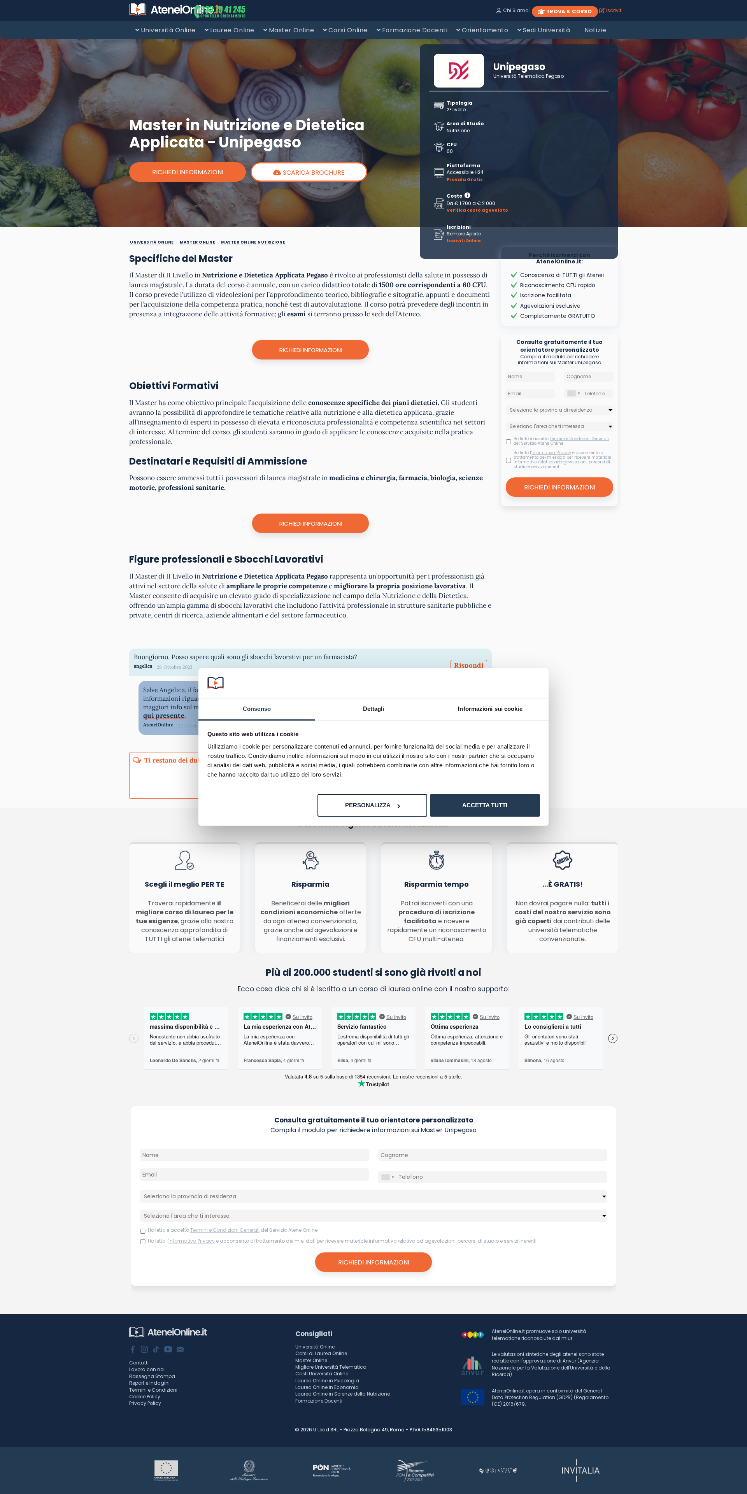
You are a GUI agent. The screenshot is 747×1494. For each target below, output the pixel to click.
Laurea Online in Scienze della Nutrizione (342, 1394)
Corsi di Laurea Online (321, 1353)
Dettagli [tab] (373, 708)
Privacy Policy (145, 1403)
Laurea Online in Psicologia (327, 1380)
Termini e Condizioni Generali (579, 439)
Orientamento (485, 30)
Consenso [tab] (257, 708)
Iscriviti (614, 10)
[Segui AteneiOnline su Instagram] (144, 1350)
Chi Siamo (515, 10)
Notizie (595, 30)
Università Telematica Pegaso (528, 76)
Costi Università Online (321, 1373)
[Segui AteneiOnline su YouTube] (168, 1350)
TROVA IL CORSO (569, 11)
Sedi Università (546, 30)
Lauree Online (232, 30)
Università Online (168, 30)
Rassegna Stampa (152, 1376)
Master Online (291, 30)
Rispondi (469, 665)
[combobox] (573, 393)
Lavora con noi (147, 1369)
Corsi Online (347, 30)
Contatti (139, 1362)
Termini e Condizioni (153, 1390)
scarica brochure (314, 172)
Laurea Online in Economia (327, 1387)
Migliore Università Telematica (330, 1367)
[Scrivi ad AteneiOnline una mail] (180, 1350)
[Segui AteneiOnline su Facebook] (132, 1350)
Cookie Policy (144, 1396)
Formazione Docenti (414, 30)
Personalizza (368, 805)
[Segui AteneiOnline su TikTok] (156, 1350)
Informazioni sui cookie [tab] (490, 708)
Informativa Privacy (551, 453)
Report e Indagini (149, 1383)
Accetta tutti (484, 805)
